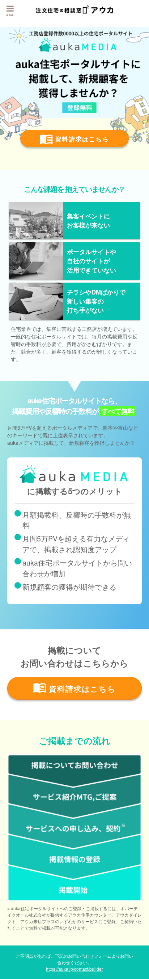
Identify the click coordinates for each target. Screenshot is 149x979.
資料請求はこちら (81, 138)
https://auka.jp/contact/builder (74, 969)
